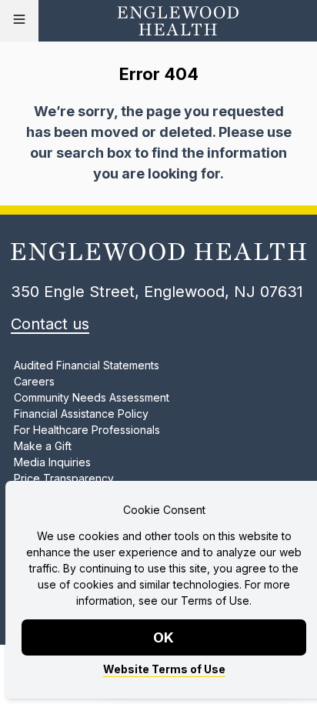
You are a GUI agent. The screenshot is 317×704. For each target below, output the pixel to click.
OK (164, 637)
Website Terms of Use (164, 669)
